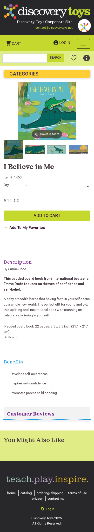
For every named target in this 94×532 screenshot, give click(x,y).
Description (18, 262)
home (11, 493)
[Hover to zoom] (47, 111)
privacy (37, 498)
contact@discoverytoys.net (54, 27)
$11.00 (12, 201)
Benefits (13, 361)
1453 (18, 177)
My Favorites (74, 56)
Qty (6, 185)
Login (64, 42)
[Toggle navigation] (83, 44)
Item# (8, 177)
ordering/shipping (50, 493)
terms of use (77, 493)
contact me (55, 498)
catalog (26, 493)
